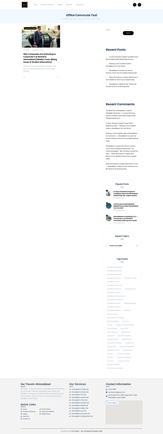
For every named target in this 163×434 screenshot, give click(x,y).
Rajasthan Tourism (128, 350)
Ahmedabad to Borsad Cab (114, 274)
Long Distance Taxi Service (114, 343)
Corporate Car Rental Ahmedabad (125, 325)
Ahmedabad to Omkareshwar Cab (116, 296)
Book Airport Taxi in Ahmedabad (115, 317)
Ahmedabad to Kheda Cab (114, 289)
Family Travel (124, 328)
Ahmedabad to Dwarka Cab (114, 285)
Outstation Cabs (111, 346)
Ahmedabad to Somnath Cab (114, 299)
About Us (69, 5)
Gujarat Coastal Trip (112, 332)
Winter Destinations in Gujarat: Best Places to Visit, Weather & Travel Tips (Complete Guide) (121, 156)
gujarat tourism (125, 332)
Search (108, 30)
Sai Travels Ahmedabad (123, 353)
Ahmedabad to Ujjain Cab (114, 307)
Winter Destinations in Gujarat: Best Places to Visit (122, 164)
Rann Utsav (110, 353)
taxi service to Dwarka (123, 361)
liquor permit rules (126, 339)
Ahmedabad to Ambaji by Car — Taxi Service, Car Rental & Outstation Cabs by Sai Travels (125, 218)
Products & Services (47, 5)
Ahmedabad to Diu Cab (130, 278)
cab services (125, 321)
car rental (109, 325)
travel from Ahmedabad (113, 364)
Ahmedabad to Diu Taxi (113, 281)
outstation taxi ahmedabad (127, 346)
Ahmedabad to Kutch (130, 289)
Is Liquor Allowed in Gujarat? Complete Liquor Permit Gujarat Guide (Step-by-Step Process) (120, 115)
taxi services (110, 361)
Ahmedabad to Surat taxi (113, 303)
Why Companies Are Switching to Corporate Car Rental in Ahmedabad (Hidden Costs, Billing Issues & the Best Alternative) (40, 58)
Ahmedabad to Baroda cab (114, 271)
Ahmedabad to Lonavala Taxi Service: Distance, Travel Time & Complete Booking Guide (122, 138)
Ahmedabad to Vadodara (113, 310)
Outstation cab (129, 343)
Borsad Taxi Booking (112, 321)
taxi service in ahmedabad (124, 357)
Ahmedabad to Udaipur (130, 303)
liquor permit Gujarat (112, 339)
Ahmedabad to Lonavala (113, 292)
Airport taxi (127, 310)
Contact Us (79, 5)
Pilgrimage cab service (113, 350)
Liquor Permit (110, 335)
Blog (35, 5)
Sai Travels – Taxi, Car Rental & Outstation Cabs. (87, 431)
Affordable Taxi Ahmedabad (114, 267)
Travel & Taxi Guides (30, 28)
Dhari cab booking (112, 328)
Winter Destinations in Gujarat (115, 368)
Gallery (60, 5)
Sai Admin (26, 50)
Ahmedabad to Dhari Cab (113, 278)
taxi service (110, 357)
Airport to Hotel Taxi (112, 314)
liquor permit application (124, 335)
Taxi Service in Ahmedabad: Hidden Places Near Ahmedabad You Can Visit (125, 206)
